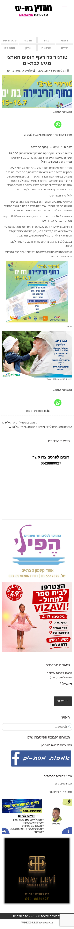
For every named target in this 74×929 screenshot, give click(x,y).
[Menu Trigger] (64, 8)
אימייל (66, 684)
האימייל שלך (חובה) (61, 677)
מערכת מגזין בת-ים (18, 70)
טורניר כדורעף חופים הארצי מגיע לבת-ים (37, 60)
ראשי (64, 40)
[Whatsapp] (57, 121)
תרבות (28, 40)
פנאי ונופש (9, 40)
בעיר (46, 40)
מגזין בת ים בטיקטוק (61, 792)
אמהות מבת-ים (63, 783)
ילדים (64, 47)
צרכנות (46, 47)
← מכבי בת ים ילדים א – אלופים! (20, 422)
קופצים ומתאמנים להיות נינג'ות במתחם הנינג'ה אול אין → (40, 426)
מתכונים (9, 47)
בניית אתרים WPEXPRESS (37, 922)
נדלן (28, 47)
